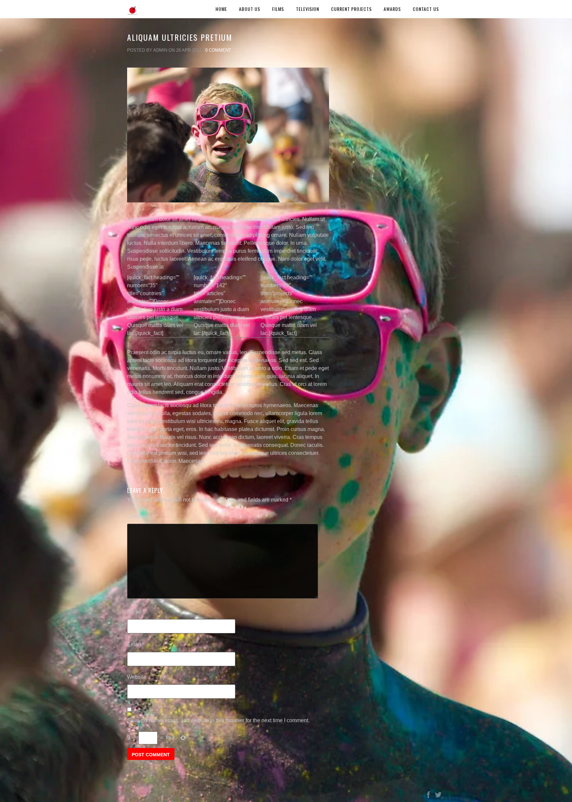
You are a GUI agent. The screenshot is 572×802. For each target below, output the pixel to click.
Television (307, 8)
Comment (140, 516)
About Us (249, 8)
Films (278, 8)
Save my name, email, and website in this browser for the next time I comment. (218, 720)
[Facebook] (428, 796)
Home (221, 8)
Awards (392, 8)
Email (135, 644)
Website (136, 677)
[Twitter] (438, 796)
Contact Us (426, 8)
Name (136, 612)
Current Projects (351, 8)
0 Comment (218, 50)
